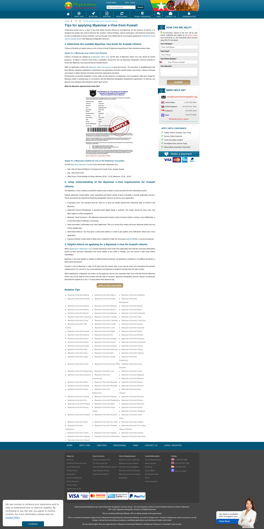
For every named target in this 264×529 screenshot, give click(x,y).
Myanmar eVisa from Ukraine (132, 433)
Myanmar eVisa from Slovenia (106, 415)
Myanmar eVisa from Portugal (79, 404)
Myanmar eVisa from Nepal (78, 389)
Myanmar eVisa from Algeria (105, 295)
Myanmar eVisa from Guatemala (134, 342)
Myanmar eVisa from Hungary (106, 346)
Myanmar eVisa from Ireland (132, 349)
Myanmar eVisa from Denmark (133, 328)
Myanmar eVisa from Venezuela (133, 436)
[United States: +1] (162, 62)
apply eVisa (95, 518)
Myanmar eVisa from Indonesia (106, 349)
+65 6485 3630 (190, 111)
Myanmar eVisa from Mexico (132, 382)
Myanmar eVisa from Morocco (133, 386)
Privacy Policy (72, 471)
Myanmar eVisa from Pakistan (106, 397)
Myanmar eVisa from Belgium (106, 306)
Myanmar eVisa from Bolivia (78, 310)
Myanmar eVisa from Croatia (105, 324)
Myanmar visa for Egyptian (129, 467)
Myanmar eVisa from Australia (79, 299)
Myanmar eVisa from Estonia (78, 335)
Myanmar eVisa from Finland (132, 335)
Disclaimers (71, 474)
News (147, 478)
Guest (132, 3)
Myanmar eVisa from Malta (78, 382)
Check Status (150, 471)
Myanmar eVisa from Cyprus (132, 324)
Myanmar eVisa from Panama (133, 397)
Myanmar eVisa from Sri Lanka (106, 422)
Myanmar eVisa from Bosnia (105, 310)
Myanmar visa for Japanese (129, 460)
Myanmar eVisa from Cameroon (79, 317)
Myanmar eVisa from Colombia (106, 320)
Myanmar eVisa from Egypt (105, 331)
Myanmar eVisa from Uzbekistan (107, 436)
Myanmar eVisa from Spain (78, 422)
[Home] (68, 15)
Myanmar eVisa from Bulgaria (106, 313)
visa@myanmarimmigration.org (182, 97)
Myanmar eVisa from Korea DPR (107, 364)
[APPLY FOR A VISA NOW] (110, 285)
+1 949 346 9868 (190, 102)
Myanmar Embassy (153, 524)
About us (70, 460)
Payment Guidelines (74, 478)
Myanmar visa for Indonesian (130, 474)
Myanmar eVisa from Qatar (105, 404)
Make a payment (179, 154)
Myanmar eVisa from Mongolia (106, 386)
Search (140, 7)
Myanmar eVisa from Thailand (106, 426)
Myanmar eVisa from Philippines (107, 400)
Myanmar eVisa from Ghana (78, 342)
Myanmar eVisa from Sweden (133, 422)
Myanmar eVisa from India (77, 349)
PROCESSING (119, 445)
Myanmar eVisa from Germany (133, 339)
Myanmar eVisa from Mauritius (106, 382)
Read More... (124, 478)
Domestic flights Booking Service (105, 467)
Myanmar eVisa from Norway (78, 397)
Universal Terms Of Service (77, 463)
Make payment (150, 463)
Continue (33, 524)
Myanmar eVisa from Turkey (78, 433)
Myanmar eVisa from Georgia (105, 339)
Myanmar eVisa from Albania (78, 295)
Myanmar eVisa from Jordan (105, 357)
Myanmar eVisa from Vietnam (79, 440)
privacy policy (192, 35)
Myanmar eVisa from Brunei (78, 313)
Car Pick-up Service (100, 463)
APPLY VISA (84, 445)
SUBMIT (178, 82)
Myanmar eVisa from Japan (78, 357)
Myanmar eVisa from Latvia (132, 371)
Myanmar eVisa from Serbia (132, 407)
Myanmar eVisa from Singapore (133, 411)
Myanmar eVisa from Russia (78, 407)
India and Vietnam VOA (101, 460)
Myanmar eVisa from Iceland (132, 346)
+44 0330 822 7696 (189, 107)
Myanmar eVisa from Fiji (104, 335)
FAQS (135, 445)
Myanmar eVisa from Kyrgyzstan (80, 371)
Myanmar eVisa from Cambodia (133, 313)
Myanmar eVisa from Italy (104, 353)
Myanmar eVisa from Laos (104, 371)
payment (129, 239)
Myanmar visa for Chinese (128, 463)
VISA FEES (102, 445)
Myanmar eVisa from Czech (105, 328)
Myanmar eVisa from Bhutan (132, 306)
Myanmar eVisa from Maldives (133, 378)
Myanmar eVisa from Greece (105, 342)
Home (67, 21)
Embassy (148, 467)
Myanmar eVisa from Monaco (79, 386)
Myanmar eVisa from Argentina (133, 295)
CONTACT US (151, 445)
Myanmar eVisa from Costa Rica (134, 320)
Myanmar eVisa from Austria (105, 299)
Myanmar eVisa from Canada (105, 317)
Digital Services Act (74, 489)
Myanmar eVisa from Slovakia (79, 415)
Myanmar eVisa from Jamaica (133, 353)
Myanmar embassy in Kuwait (81, 165)
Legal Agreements (73, 467)
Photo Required (73, 481)
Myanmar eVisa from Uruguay (79, 436)
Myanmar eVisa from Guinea (78, 346)
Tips (76, 21)
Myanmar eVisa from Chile (131, 317)
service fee (103, 520)
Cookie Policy (72, 485)
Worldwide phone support (179, 119)
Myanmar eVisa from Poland (132, 400)
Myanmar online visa (101, 57)
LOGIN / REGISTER (173, 445)
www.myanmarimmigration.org (86, 507)
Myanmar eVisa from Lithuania (79, 375)
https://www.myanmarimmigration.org (87, 5)
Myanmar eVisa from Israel (78, 353)
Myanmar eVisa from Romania (133, 404)
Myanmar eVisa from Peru (77, 400)
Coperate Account (179, 161)
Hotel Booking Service (101, 471)
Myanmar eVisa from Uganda (105, 433)
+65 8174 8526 (190, 115)
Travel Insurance (151, 481)
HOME (69, 445)
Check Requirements (153, 460)
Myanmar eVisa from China (78, 320)
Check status (111, 3)
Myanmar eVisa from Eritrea (132, 331)
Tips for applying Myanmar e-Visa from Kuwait (100, 21)
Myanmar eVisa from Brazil (132, 310)
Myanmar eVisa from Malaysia (133, 375)
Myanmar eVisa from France (78, 339)
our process (186, 518)
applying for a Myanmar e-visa (80, 249)
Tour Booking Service (101, 474)
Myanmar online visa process (100, 67)
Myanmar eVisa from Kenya (78, 364)
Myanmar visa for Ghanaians (129, 471)
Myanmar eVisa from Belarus (78, 306)
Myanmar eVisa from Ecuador (79, 331)
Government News (152, 474)
